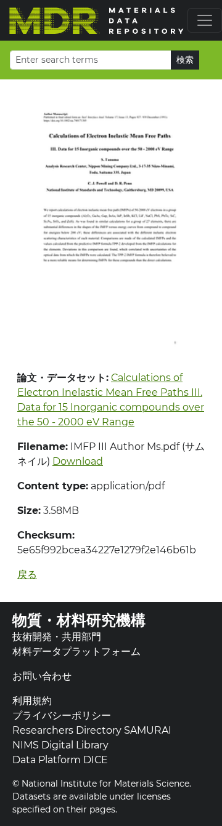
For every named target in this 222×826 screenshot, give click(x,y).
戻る (27, 574)
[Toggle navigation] (204, 20)
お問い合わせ (42, 676)
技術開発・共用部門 (56, 637)
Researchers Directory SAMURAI (91, 730)
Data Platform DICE (60, 760)
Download (77, 461)
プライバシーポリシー (61, 715)
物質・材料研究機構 (79, 620)
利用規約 (32, 701)
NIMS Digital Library (60, 745)
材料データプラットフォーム (76, 651)
